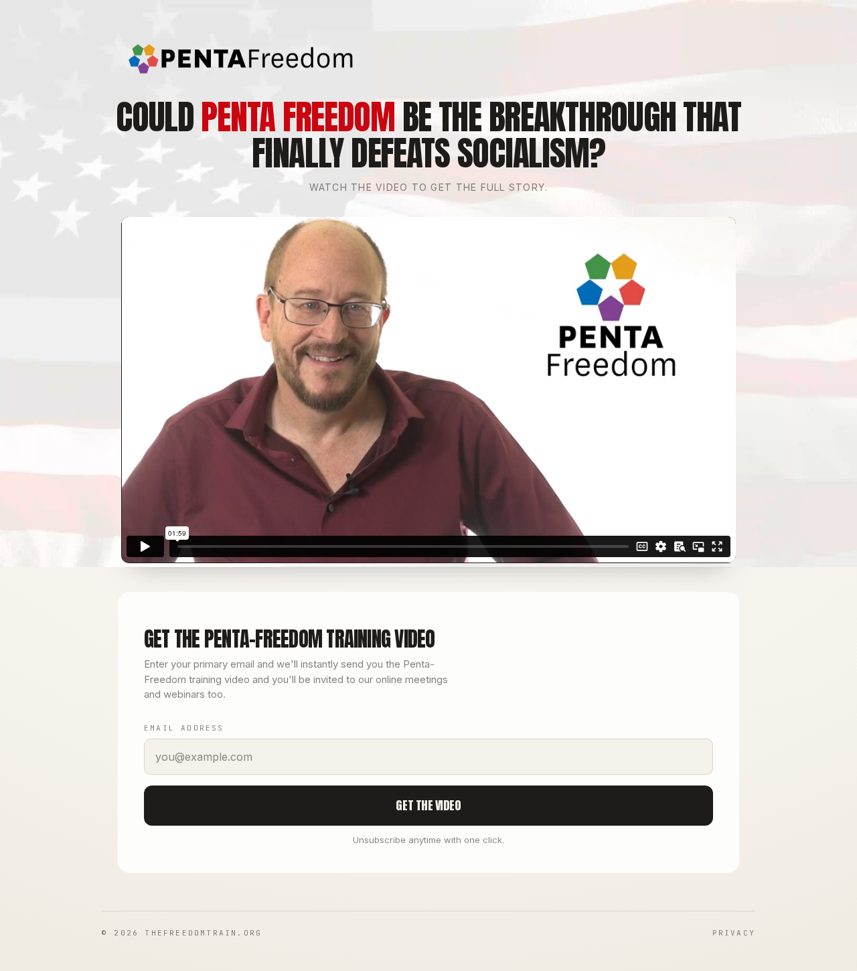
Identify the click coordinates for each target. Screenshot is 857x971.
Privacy (733, 933)
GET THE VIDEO (428, 805)
